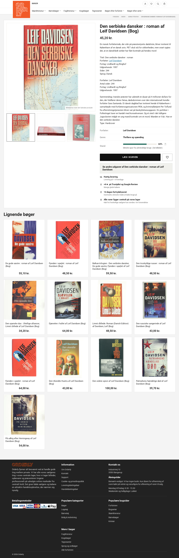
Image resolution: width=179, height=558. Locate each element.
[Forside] (21, 9)
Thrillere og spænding (133, 137)
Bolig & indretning (69, 517)
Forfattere (113, 505)
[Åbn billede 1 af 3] (51, 67)
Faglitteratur (69, 11)
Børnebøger (54, 11)
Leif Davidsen (115, 60)
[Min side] (145, 3)
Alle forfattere (67, 550)
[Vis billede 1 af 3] (21, 127)
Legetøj (64, 509)
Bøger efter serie (134, 11)
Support (64, 477)
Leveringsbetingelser (70, 485)
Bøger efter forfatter (113, 11)
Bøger (123, 16)
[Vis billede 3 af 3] (81, 127)
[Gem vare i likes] (167, 157)
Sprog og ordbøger (69, 546)
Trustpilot (116, 184)
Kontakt (64, 473)
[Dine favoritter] (151, 3)
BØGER (35, 3)
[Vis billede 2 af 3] (51, 127)
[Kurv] (164, 3)
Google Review (131, 184)
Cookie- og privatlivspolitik (72, 481)
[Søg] (158, 3)
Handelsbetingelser (69, 489)
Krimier (112, 521)
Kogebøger (84, 11)
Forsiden (116, 16)
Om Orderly (66, 469)
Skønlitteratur (38, 11)
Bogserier (113, 509)
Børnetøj (65, 513)
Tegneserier (97, 11)
